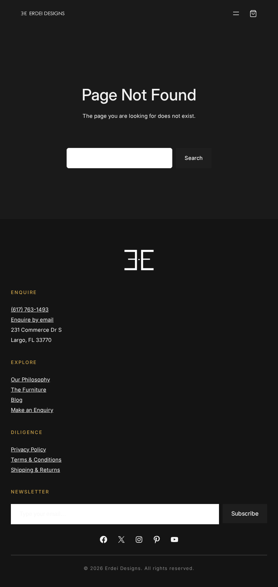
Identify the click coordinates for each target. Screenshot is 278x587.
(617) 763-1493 (30, 309)
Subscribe (244, 513)
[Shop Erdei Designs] (253, 13)
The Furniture (28, 389)
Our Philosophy (30, 379)
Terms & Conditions (36, 459)
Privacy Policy (28, 449)
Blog (16, 400)
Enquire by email (32, 320)
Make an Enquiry (32, 410)
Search (194, 158)
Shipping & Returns (35, 470)
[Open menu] (236, 13)
